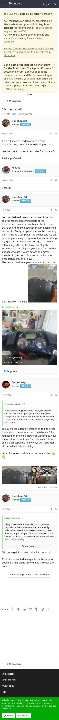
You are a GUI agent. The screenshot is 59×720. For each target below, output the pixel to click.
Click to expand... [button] (29, 546)
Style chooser (8, 673)
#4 (56, 395)
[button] (4, 4)
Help (4, 692)
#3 (56, 210)
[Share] (51, 134)
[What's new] (55, 4)
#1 (56, 133)
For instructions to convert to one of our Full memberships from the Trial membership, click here (29, 52)
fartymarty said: (12, 517)
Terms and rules (9, 679)
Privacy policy (8, 685)
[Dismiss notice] (54, 64)
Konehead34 (10, 113)
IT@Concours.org (13, 89)
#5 (56, 509)
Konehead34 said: (13, 404)
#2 (56, 180)
